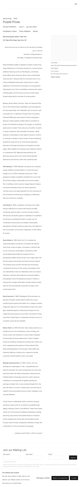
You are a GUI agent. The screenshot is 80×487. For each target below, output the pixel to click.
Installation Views (10, 31)
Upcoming (7, 18)
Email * (50, 454)
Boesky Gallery (19, 4)
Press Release (24, 31)
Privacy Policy (60, 464)
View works (55, 77)
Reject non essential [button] (60, 478)
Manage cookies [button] (43, 478)
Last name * (29, 454)
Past (15, 18)
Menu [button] (75, 4)
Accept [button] (74, 478)
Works (35, 31)
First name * (7, 454)
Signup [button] (73, 458)
